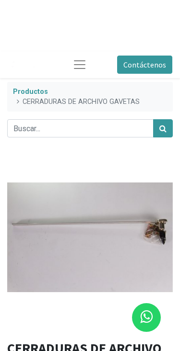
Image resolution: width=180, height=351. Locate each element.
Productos (30, 92)
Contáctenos (144, 64)
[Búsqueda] (163, 128)
